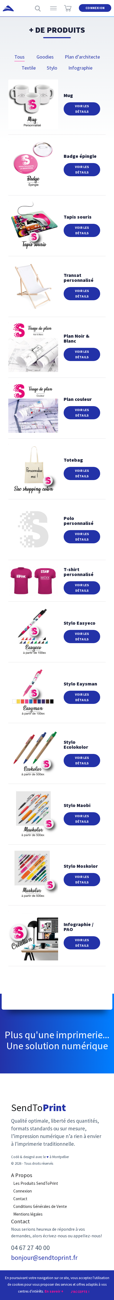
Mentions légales (28, 1214)
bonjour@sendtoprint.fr (44, 1257)
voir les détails (82, 109)
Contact (20, 1198)
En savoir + (54, 1291)
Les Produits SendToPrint (35, 1183)
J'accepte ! (80, 1292)
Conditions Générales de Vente (40, 1206)
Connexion (95, 8)
